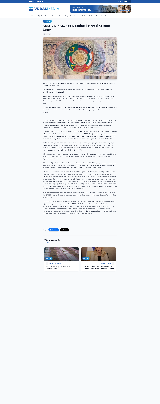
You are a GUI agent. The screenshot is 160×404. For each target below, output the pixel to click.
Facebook (55, 230)
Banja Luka (68, 16)
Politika (47, 16)
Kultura (91, 16)
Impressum (40, 1)
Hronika (76, 16)
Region (54, 16)
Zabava (107, 16)
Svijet (60, 16)
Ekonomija (99, 16)
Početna (33, 16)
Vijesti (40, 16)
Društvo (84, 16)
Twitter (65, 230)
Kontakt (31, 1)
